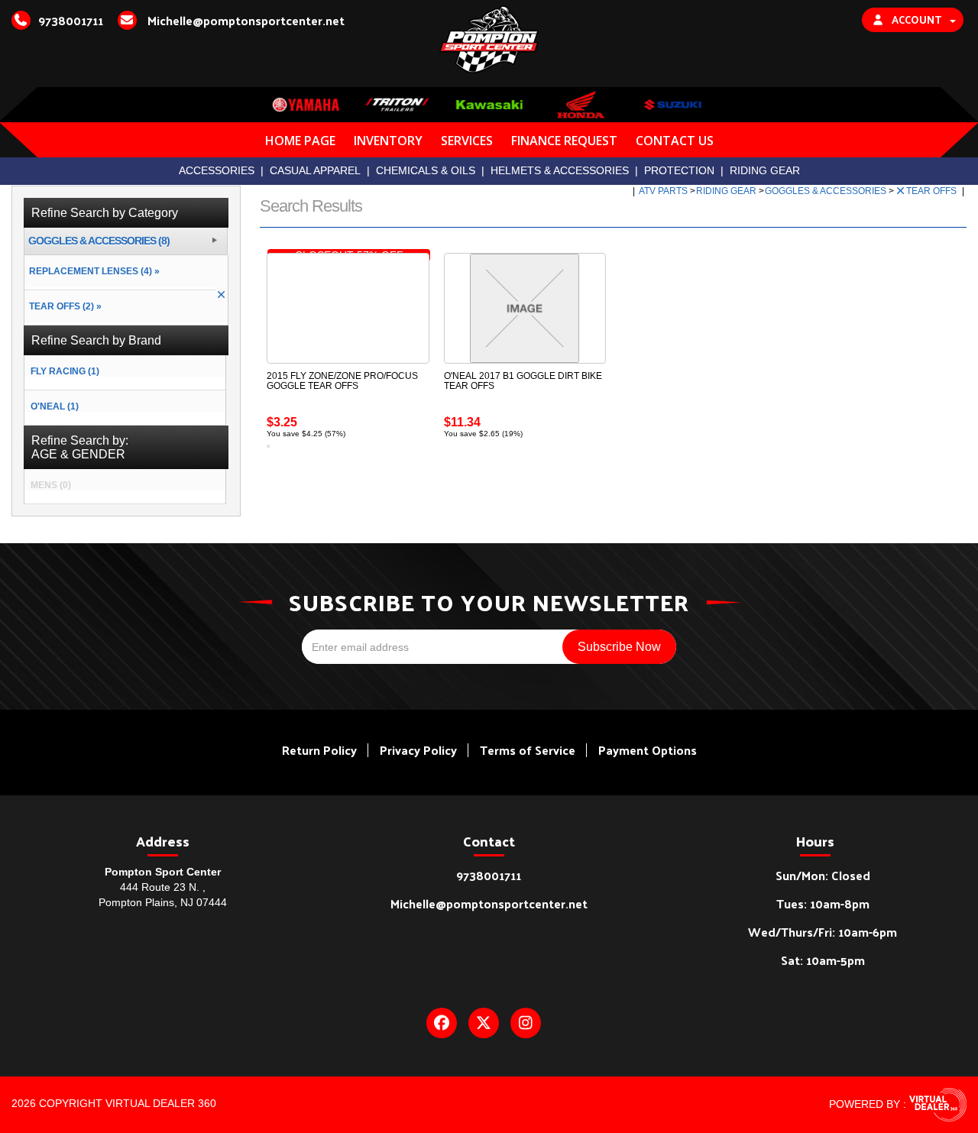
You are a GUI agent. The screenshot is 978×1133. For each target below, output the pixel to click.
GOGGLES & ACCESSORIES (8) (99, 241)
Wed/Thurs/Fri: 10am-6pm (822, 932)
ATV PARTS (664, 191)
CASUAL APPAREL (315, 170)
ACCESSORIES (216, 170)
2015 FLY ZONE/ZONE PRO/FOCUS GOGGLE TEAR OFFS (342, 381)
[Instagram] (525, 1023)
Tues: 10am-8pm (823, 903)
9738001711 (488, 875)
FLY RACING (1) (65, 371)
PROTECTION (679, 170)
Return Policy (319, 750)
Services (467, 140)
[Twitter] (483, 1023)
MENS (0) (51, 485)
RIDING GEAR (765, 170)
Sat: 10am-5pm (823, 960)
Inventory (388, 140)
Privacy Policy (418, 750)
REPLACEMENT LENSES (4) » (92, 271)
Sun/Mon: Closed (823, 875)
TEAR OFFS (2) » (63, 306)
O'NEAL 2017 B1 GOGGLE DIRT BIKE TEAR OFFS (523, 381)
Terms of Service (527, 750)
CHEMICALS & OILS (425, 170)
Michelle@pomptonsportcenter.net (489, 903)
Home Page (300, 140)
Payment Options (647, 750)
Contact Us (675, 140)
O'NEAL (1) (55, 406)
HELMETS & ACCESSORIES (560, 170)
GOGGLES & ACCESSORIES (827, 191)
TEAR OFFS (932, 191)
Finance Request (564, 140)
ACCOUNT (916, 19)
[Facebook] (441, 1023)
